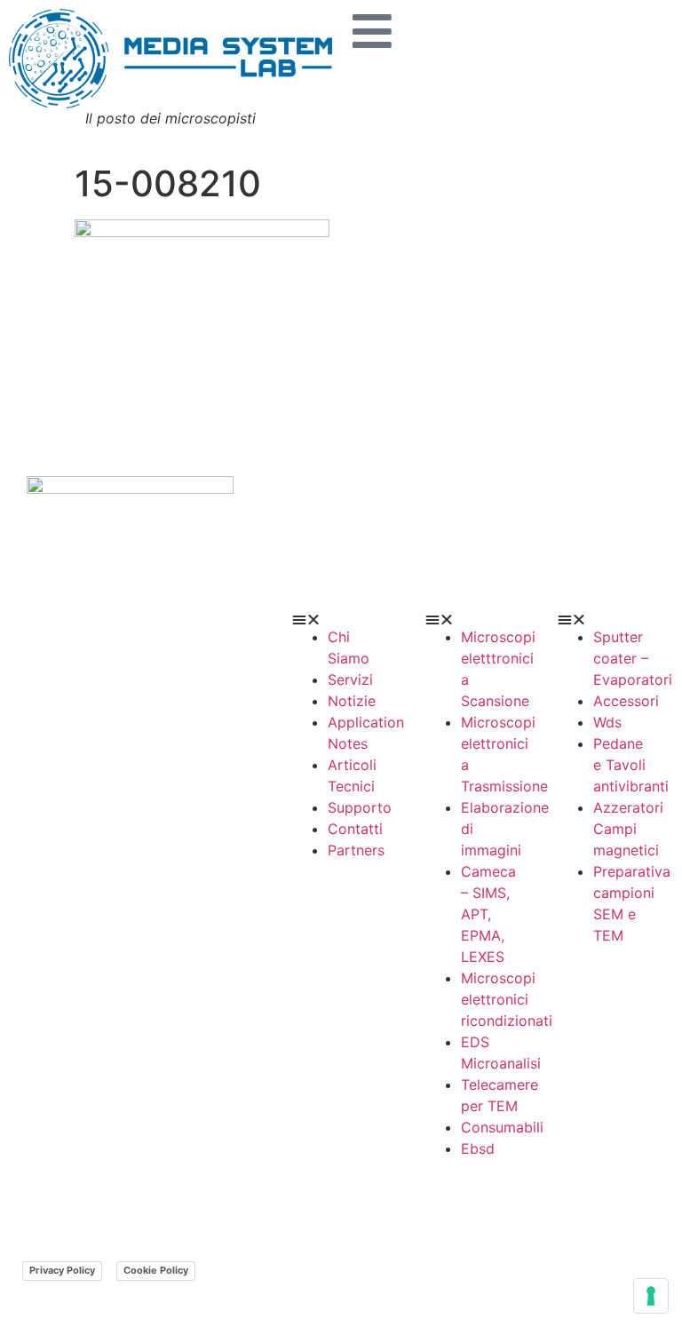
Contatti (355, 829)
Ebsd (478, 1148)
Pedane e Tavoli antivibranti (631, 765)
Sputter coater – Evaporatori (632, 658)
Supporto (360, 807)
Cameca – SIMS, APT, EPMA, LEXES (488, 913)
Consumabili (502, 1127)
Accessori (626, 701)
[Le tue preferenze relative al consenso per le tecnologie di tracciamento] (651, 1296)
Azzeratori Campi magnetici (628, 829)
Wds (607, 722)
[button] (341, 619)
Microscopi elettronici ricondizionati (506, 999)
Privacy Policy (62, 1270)
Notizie (352, 701)
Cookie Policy (155, 1270)
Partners (356, 850)
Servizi (350, 679)
